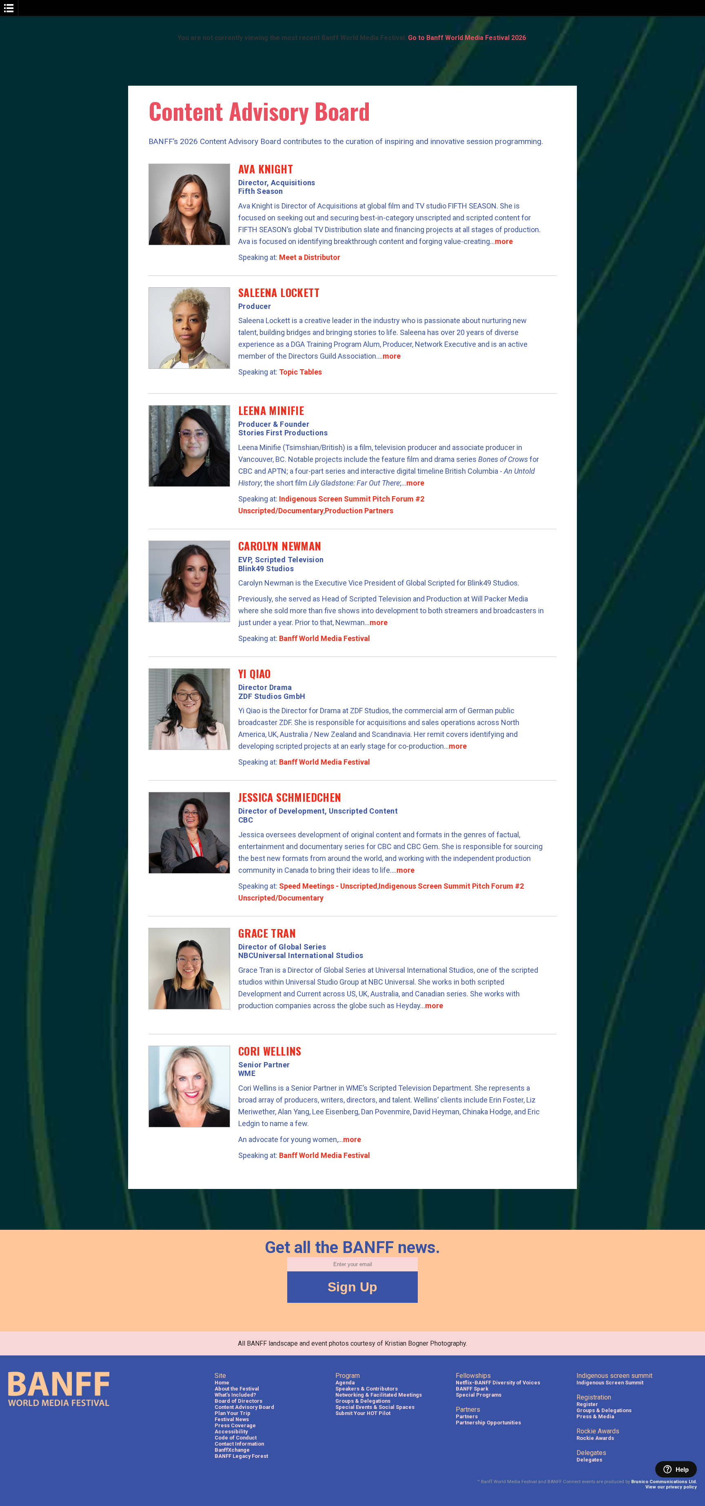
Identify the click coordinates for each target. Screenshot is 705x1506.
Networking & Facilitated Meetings (378, 1395)
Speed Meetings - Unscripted (328, 886)
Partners (467, 1416)
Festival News (232, 1419)
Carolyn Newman (279, 546)
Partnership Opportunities (488, 1422)
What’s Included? (235, 1395)
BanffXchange (232, 1450)
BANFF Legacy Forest (241, 1456)
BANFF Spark (472, 1389)
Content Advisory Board (244, 1407)
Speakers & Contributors (366, 1389)
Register (587, 1404)
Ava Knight (265, 169)
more (504, 241)
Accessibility (231, 1431)
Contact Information (239, 1444)
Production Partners (359, 510)
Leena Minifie (271, 410)
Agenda (345, 1383)
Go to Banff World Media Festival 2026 (467, 38)
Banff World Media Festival (324, 638)
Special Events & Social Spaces (375, 1407)
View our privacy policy (671, 1487)
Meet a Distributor (309, 257)
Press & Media (595, 1416)
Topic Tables (300, 372)
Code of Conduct (236, 1438)
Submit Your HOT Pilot (362, 1413)
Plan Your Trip (233, 1413)
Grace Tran (267, 933)
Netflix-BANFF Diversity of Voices (498, 1383)
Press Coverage (235, 1425)
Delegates (589, 1460)
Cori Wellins (270, 1051)
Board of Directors (238, 1401)
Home (222, 1383)
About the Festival (237, 1389)
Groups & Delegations (362, 1401)
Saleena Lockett (278, 292)
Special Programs (478, 1395)
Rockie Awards (595, 1438)
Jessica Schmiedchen (289, 797)
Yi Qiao (254, 673)
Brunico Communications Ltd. (664, 1481)
